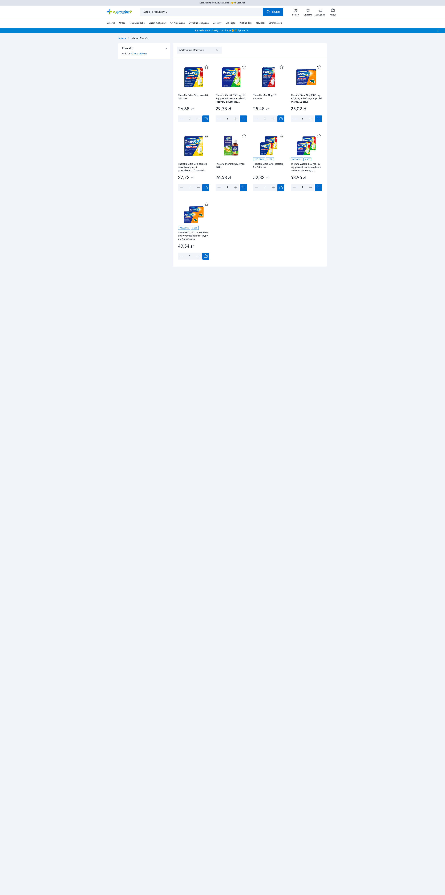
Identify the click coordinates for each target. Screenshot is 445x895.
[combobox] (202, 12)
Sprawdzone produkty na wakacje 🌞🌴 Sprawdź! (222, 3)
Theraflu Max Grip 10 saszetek (264, 97)
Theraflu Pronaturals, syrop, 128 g (230, 165)
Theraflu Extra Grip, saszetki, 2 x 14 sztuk (268, 165)
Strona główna (139, 54)
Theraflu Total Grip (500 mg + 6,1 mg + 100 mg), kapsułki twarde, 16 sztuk (306, 98)
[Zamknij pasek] (438, 30)
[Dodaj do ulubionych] (206, 67)
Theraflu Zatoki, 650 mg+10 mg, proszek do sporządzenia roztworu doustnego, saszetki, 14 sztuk (231, 98)
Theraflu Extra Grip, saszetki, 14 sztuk (193, 97)
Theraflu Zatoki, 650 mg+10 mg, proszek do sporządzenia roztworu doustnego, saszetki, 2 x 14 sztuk (306, 167)
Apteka (122, 38)
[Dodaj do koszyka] (205, 118)
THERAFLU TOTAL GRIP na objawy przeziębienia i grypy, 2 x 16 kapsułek (193, 235)
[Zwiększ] (198, 118)
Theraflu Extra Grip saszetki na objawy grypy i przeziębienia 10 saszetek (192, 167)
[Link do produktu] (193, 93)
